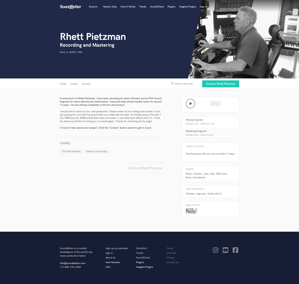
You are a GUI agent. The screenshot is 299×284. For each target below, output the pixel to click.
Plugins (171, 6)
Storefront (141, 248)
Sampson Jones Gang (96, 151)
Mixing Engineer (194, 119)
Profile (63, 84)
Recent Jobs (110, 6)
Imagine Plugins (187, 6)
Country (197, 173)
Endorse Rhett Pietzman (145, 168)
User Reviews (113, 262)
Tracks (142, 6)
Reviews (86, 84)
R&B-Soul (221, 173)
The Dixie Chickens (71, 151)
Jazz (206, 173)
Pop (212, 173)
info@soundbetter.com (72, 263)
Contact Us (173, 262)
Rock (188, 177)
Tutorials (171, 253)
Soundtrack (199, 177)
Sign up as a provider (117, 248)
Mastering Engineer (196, 131)
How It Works (128, 6)
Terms (170, 248)
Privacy (170, 257)
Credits (74, 84)
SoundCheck (157, 6)
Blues (189, 173)
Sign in (203, 6)
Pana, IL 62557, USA (71, 52)
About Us (111, 257)
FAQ (108, 267)
